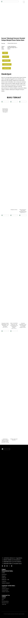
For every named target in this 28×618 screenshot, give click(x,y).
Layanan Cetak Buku (8, 586)
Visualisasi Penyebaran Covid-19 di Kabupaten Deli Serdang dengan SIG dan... (22, 325)
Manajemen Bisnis (14, 209)
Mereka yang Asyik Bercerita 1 (14, 439)
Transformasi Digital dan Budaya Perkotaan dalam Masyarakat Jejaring (5, 440)
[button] (24, 2)
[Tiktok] (9, 566)
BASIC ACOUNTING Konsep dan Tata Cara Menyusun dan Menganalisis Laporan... (14, 325)
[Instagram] (2, 566)
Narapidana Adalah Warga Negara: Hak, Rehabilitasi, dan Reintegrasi (5, 325)
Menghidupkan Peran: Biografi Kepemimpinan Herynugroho (5, 110)
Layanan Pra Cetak (6, 596)
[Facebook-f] (4, 566)
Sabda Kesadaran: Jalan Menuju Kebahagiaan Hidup (22, 210)
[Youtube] (7, 566)
